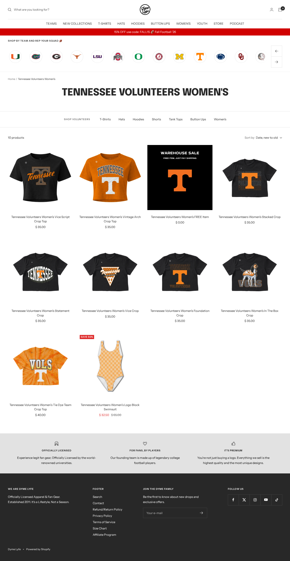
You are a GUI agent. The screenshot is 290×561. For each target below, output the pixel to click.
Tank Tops (175, 119)
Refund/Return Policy (107, 509)
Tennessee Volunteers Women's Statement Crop (40, 313)
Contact (98, 503)
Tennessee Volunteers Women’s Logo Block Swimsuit (110, 407)
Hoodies (138, 119)
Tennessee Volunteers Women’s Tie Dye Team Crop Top (40, 407)
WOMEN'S (183, 23)
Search (97, 497)
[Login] (271, 9)
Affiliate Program (104, 535)
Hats (122, 119)
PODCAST (237, 23)
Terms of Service (104, 522)
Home (11, 78)
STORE (219, 23)
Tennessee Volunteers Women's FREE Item (180, 217)
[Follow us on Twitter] (244, 499)
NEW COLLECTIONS (77, 23)
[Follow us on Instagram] (255, 499)
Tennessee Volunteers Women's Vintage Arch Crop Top (110, 219)
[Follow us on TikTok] (276, 499)
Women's (220, 119)
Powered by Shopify (38, 549)
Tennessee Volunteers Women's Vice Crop (110, 311)
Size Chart (100, 528)
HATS (121, 23)
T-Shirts (105, 119)
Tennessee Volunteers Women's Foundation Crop (180, 313)
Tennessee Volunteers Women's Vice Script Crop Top (40, 219)
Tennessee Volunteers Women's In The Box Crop (249, 313)
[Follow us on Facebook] (233, 499)
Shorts (156, 119)
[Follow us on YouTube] (265, 499)
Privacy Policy (102, 516)
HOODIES (138, 23)
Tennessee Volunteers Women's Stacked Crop (250, 217)
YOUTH (202, 23)
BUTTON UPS (160, 23)
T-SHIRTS (104, 23)
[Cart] (280, 9)
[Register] (201, 512)
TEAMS (51, 23)
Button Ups (198, 119)
